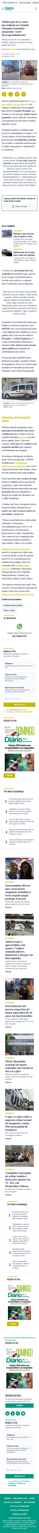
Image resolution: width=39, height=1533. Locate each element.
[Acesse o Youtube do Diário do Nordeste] (23, 1413)
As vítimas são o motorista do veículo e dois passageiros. (18, 1190)
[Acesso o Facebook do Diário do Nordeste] (13, 1413)
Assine (31, 1498)
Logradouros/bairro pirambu (13, 605)
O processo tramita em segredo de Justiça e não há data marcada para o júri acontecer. (19, 1076)
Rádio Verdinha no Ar (10, 3)
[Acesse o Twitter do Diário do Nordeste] (18, 1413)
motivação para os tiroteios (17, 548)
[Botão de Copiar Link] (24, 94)
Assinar (9, 775)
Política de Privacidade (24, 712)
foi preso (22, 437)
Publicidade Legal (20, 1498)
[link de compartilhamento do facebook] (10, 94)
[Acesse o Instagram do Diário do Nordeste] (7, 1413)
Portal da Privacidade (19, 1510)
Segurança (17, 231)
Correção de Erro (19, 1514)
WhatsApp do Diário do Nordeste (18, 594)
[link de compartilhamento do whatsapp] (4, 94)
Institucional (29, 1502)
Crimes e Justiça (9, 610)
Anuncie (8, 1498)
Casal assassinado (25, 3)
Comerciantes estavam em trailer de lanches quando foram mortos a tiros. (17, 903)
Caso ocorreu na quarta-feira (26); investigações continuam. (16, 1134)
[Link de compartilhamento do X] (17, 94)
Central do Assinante (13, 1502)
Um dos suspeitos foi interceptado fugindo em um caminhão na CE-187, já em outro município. (19, 1021)
